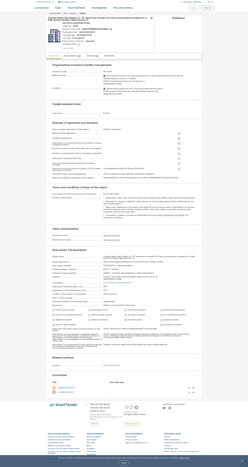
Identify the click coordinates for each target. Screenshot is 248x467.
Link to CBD (68, 48)
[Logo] (41, 8)
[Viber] (126, 408)
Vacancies (91, 454)
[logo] (63, 405)
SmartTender (131, 437)
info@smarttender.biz (135, 414)
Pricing (167, 445)
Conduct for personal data (176, 442)
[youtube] (164, 409)
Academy (91, 448)
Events (167, 437)
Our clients (91, 439)
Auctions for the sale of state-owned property (64, 452)
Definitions (91, 451)
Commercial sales (55, 442)
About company (94, 437)
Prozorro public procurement (61, 437)
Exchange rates (171, 448)
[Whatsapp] (131, 408)
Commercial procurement (59, 439)
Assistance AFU (68, 2)
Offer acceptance (172, 439)
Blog (89, 445)
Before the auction (111, 365)
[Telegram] (136, 408)
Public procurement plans (59, 445)
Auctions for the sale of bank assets (64, 448)
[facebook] (169, 409)
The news (91, 442)
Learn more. (184, 458)
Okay (124, 463)
